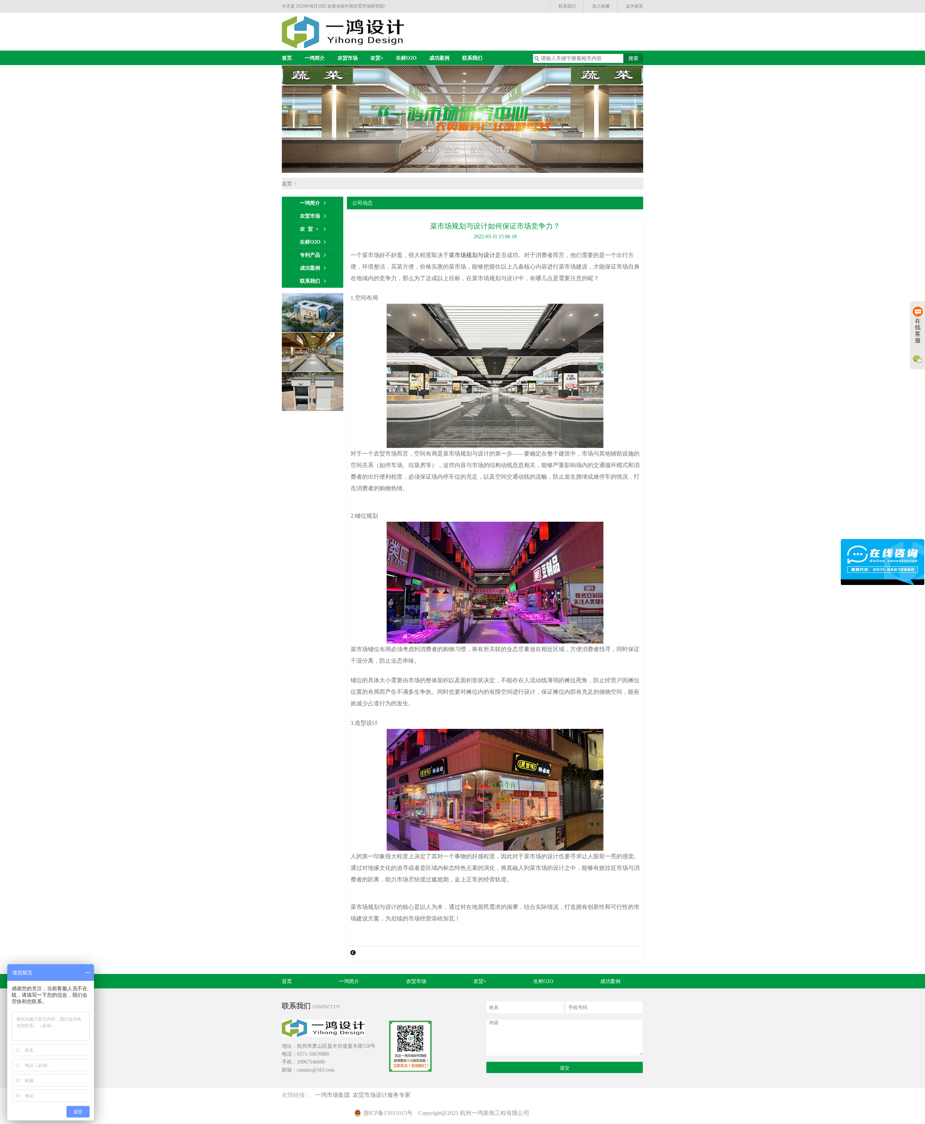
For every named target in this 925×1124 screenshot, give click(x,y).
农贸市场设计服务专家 (383, 1095)
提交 (564, 1067)
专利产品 (310, 255)
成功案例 (439, 58)
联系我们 (567, 6)
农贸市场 (347, 58)
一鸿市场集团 (334, 1095)
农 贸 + (309, 229)
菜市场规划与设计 (472, 255)
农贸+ (376, 58)
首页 (287, 58)
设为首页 (634, 6)
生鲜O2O (406, 58)
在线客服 (918, 330)
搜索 (633, 58)
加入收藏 (601, 6)
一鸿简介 (315, 58)
